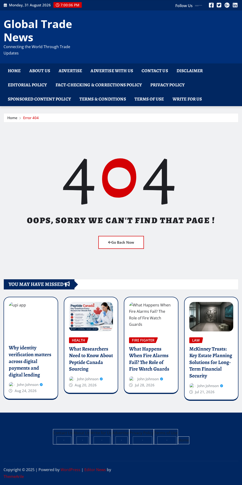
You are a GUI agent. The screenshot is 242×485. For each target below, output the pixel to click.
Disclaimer (190, 70)
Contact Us (155, 70)
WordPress (70, 469)
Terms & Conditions (102, 99)
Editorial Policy (27, 85)
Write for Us (187, 99)
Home (14, 70)
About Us (39, 70)
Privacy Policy (167, 85)
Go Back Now (122, 242)
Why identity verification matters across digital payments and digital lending (30, 361)
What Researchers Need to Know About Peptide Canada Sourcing (91, 359)
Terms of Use (149, 99)
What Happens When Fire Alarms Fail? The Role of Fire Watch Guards (149, 359)
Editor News (95, 469)
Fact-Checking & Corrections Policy (99, 85)
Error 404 (31, 117)
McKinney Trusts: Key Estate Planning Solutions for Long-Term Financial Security (210, 362)
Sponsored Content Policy (39, 99)
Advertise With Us (112, 70)
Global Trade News (38, 30)
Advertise (70, 70)
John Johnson (28, 384)
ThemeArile (14, 476)
